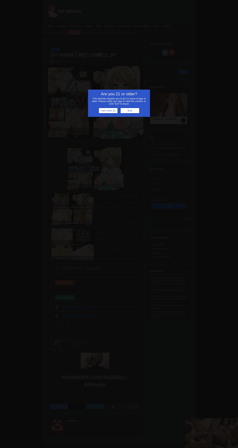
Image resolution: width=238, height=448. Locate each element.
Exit (130, 110)
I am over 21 (108, 110)
